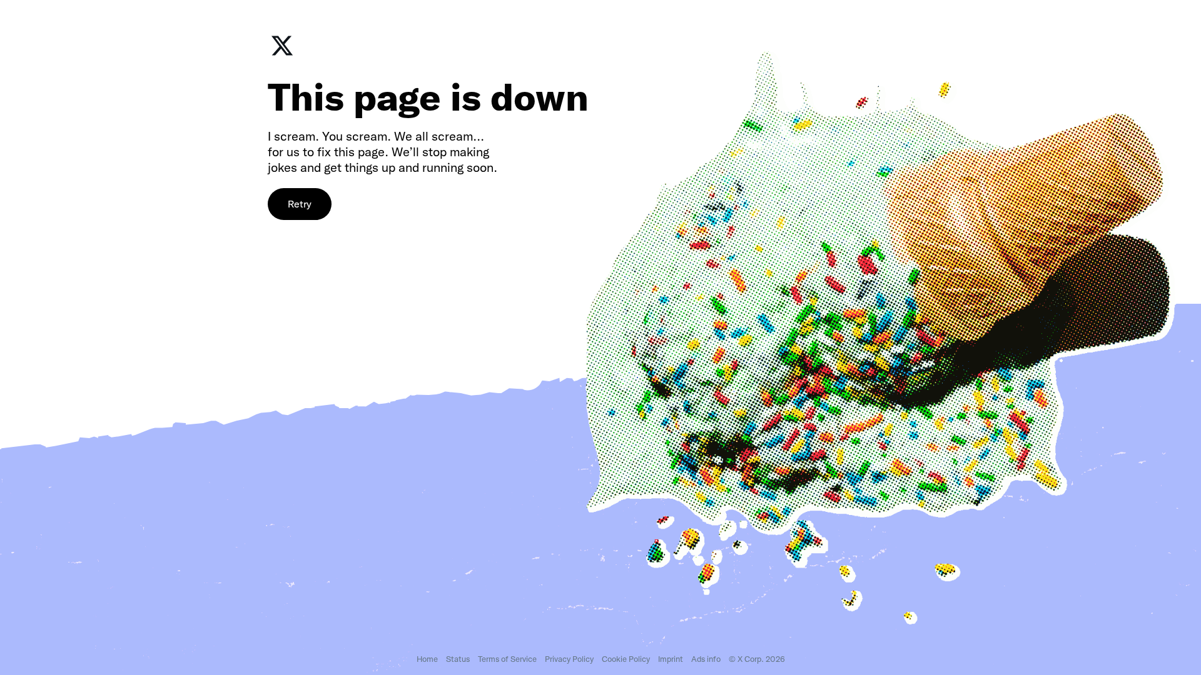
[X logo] (282, 54)
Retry (300, 204)
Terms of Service (507, 659)
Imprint (670, 659)
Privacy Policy (569, 659)
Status (458, 659)
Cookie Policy (626, 659)
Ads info (706, 659)
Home (427, 659)
